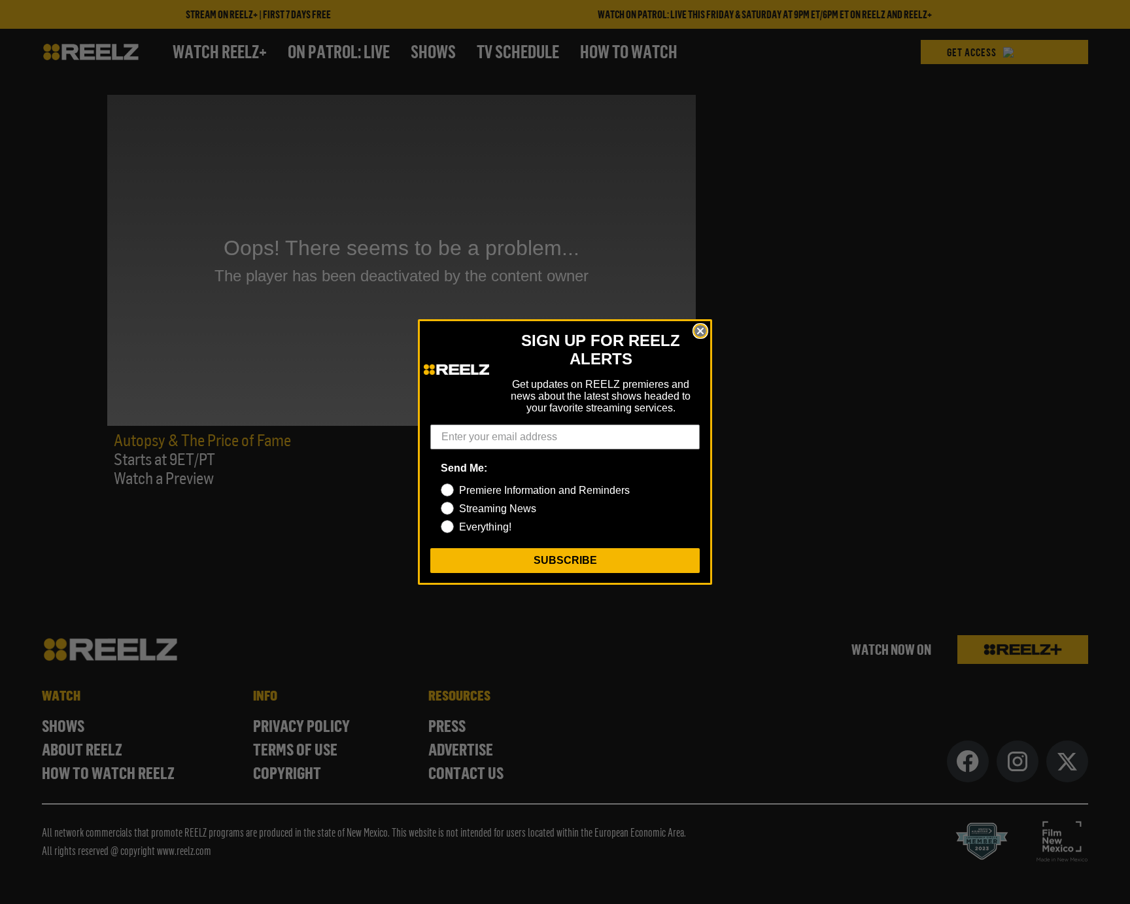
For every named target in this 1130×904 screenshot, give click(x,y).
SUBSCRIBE (565, 560)
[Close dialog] (700, 331)
